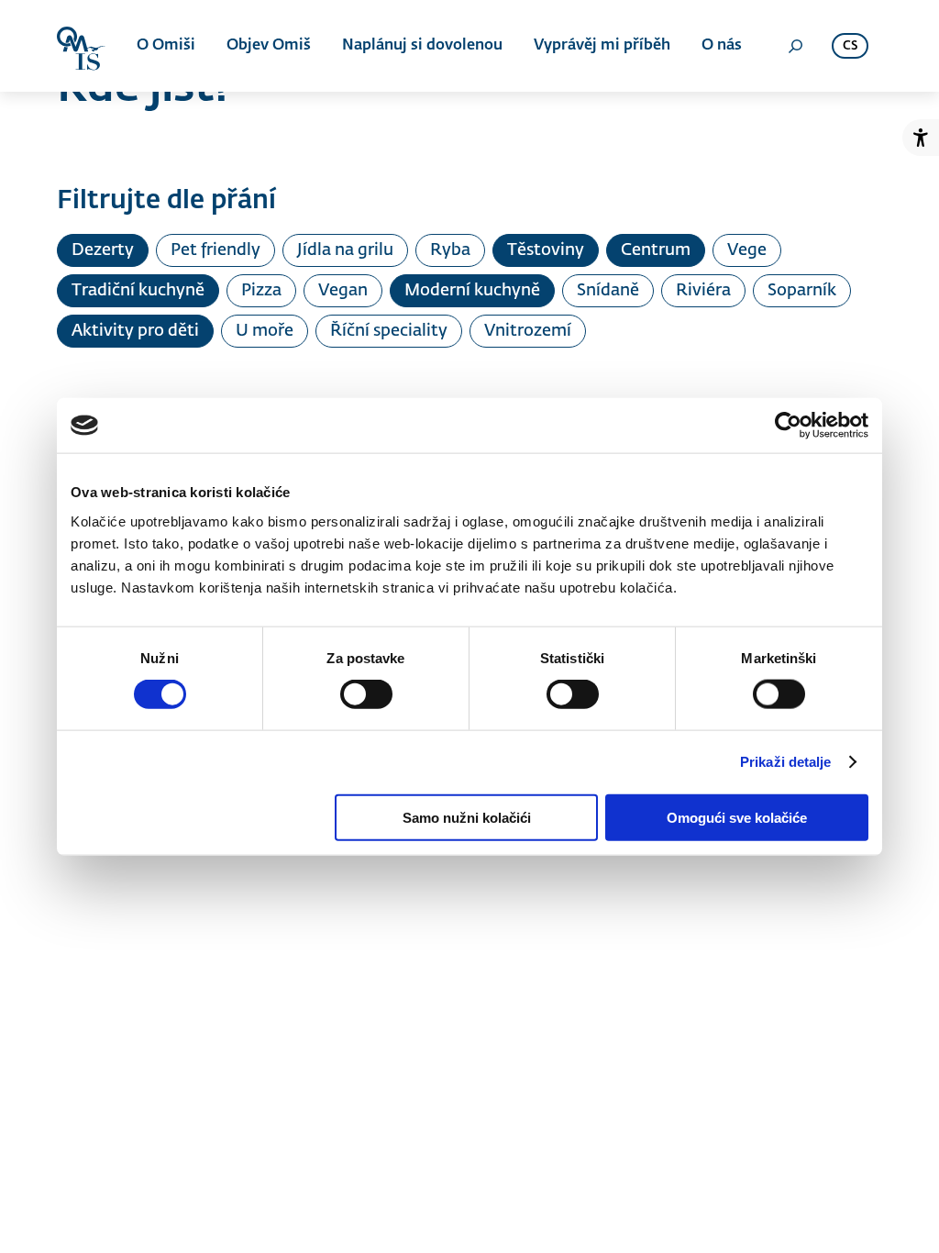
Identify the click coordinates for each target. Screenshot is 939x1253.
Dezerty (103, 250)
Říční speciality (388, 331)
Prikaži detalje (786, 762)
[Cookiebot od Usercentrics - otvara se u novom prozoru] (788, 425)
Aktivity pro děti (135, 331)
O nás (721, 46)
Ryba (450, 250)
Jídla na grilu (345, 250)
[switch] (366, 694)
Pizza (261, 291)
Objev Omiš (268, 46)
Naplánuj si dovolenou (422, 46)
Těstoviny (545, 250)
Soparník (802, 291)
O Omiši (166, 46)
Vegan (343, 291)
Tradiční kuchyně (138, 291)
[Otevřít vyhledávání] (795, 46)
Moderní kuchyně (472, 291)
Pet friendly (215, 250)
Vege (747, 250)
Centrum (655, 250)
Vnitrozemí (527, 331)
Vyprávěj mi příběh (602, 46)
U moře (264, 331)
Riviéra (703, 291)
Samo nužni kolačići (467, 817)
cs (850, 46)
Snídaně (608, 291)
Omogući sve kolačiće (737, 817)
